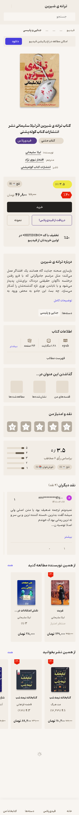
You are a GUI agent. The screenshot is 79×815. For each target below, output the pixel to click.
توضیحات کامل (63, 300)
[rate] (66, 426)
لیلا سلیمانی (33, 152)
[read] (17, 387)
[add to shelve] (62, 387)
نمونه (18, 220)
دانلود (15, 41)
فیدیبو (71, 30)
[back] (73, 6)
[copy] (10, 237)
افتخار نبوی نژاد (34, 159)
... (61, 30)
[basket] (17, 6)
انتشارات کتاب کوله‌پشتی (36, 167)
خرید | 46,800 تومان (21, 809)
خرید (39, 207)
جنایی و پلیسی (32, 30)
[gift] (39, 114)
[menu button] (6, 6)
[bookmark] (50, 114)
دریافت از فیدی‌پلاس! (52, 220)
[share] (29, 114)
